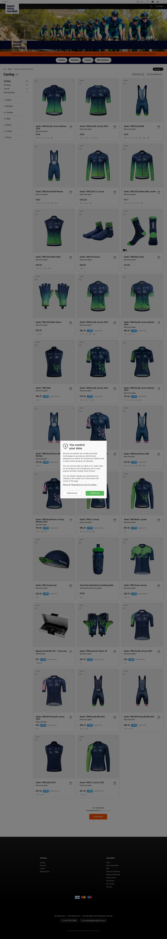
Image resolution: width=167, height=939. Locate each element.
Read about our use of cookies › (84, 485)
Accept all (95, 493)
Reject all (66, 485)
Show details (72, 493)
